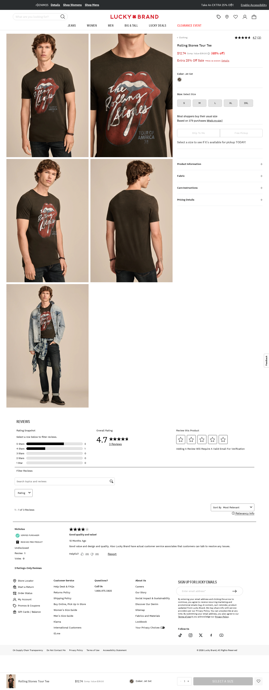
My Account (24, 599)
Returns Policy (62, 592)
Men (111, 25)
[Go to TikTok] (180, 635)
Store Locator (25, 580)
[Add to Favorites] (258, 681)
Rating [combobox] (21, 493)
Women (92, 25)
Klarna (57, 621)
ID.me (57, 633)
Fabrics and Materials (147, 615)
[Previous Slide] (40, 4)
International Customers (67, 627)
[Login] (245, 17)
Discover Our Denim (146, 604)
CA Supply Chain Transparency (28, 650)
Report (112, 554)
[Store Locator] (226, 17)
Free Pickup (241, 133)
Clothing (183, 37)
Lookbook (141, 621)
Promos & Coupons (29, 605)
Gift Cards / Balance (29, 611)
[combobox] (236, 507)
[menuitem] (71, 27)
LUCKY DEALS (157, 25)
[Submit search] (63, 16)
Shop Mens (173, 5)
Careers (139, 586)
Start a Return (26, 587)
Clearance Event (189, 25)
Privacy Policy (222, 616)
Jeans (72, 25)
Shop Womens (153, 5)
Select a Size (223, 681)
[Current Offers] (219, 17)
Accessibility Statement (115, 650)
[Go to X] (201, 635)
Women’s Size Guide (65, 610)
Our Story (140, 592)
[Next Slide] (228, 4)
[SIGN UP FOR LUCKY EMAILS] (234, 591)
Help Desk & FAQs (64, 586)
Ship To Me (198, 133)
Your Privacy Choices (147, 627)
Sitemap (140, 610)
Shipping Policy (62, 598)
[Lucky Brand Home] (134, 17)
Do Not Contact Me (56, 650)
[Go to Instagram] (190, 635)
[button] (254, 17)
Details (136, 5)
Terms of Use (184, 616)
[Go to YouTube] (221, 635)
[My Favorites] (235, 17)
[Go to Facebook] (211, 635)
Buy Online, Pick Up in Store (70, 604)
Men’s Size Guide (63, 615)
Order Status (25, 593)
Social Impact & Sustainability (152, 598)
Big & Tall (131, 25)
